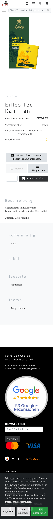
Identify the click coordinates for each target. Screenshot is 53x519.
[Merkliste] (40, 3)
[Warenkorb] (47, 3)
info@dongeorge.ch (31, 369)
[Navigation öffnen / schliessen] (5, 10)
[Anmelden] (27, 3)
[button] (47, 139)
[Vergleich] (33, 3)
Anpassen (8, 511)
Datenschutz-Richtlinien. (18, 501)
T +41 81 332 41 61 (13, 369)
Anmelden (12, 439)
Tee (15, 96)
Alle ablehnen (23, 511)
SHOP (8, 96)
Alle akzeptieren (39, 511)
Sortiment (11, 471)
